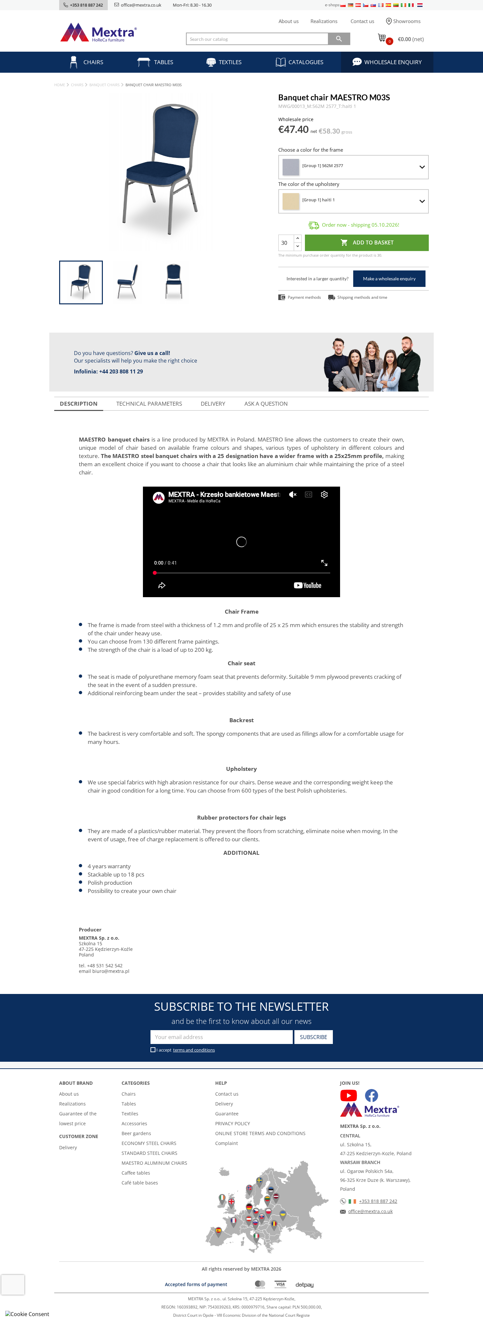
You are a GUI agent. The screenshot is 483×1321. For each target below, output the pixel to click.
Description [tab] (79, 403)
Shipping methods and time (362, 297)
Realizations (323, 21)
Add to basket (367, 242)
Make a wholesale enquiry (389, 278)
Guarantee (227, 1113)
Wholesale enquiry (393, 62)
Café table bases (140, 1183)
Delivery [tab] (213, 403)
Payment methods (304, 297)
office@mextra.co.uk (141, 5)
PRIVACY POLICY (232, 1123)
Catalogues (305, 62)
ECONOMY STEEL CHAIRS (149, 1143)
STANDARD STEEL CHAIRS (149, 1153)
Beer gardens (136, 1133)
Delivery (68, 1147)
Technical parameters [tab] (149, 403)
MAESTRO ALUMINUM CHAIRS (154, 1163)
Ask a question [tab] (266, 403)
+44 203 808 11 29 (121, 371)
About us (289, 21)
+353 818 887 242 (378, 1201)
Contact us (362, 21)
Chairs (93, 62)
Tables (163, 62)
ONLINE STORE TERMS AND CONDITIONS (260, 1133)
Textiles (230, 62)
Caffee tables (136, 1173)
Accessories (134, 1123)
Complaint (226, 1143)
